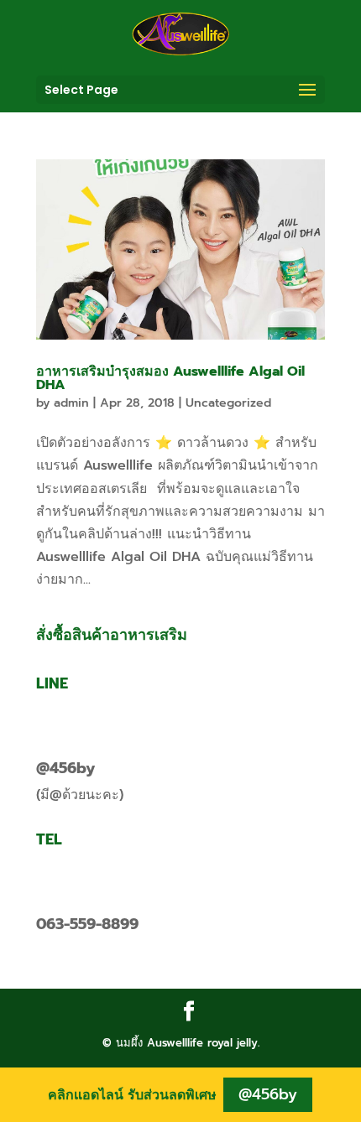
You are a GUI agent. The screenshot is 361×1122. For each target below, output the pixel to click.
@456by (65, 768)
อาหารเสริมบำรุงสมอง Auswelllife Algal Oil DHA (170, 378)
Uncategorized (228, 403)
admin (71, 403)
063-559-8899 (87, 924)
